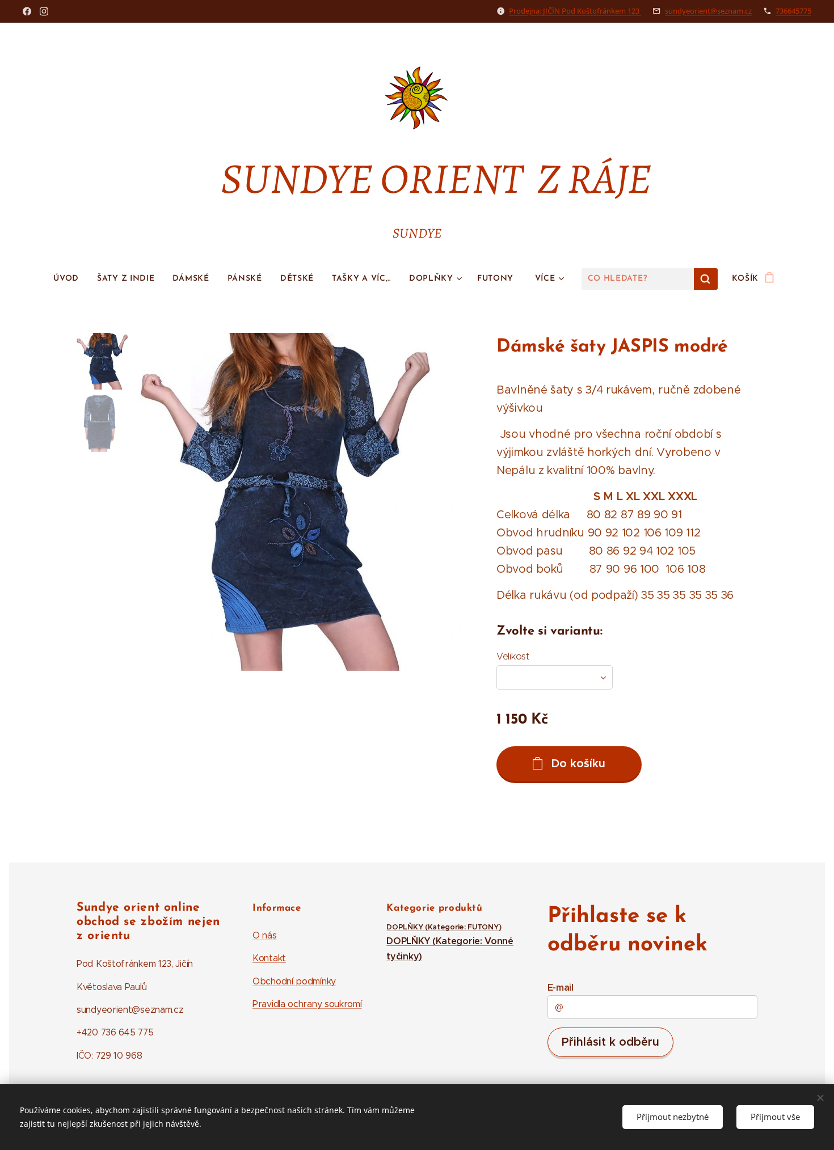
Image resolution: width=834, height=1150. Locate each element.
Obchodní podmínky (294, 981)
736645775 (793, 11)
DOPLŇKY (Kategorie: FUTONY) (443, 927)
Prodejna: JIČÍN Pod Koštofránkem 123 (575, 11)
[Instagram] (44, 11)
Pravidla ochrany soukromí (307, 1004)
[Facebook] (27, 11)
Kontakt (269, 958)
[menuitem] (70, 279)
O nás (264, 935)
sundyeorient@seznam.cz (708, 11)
